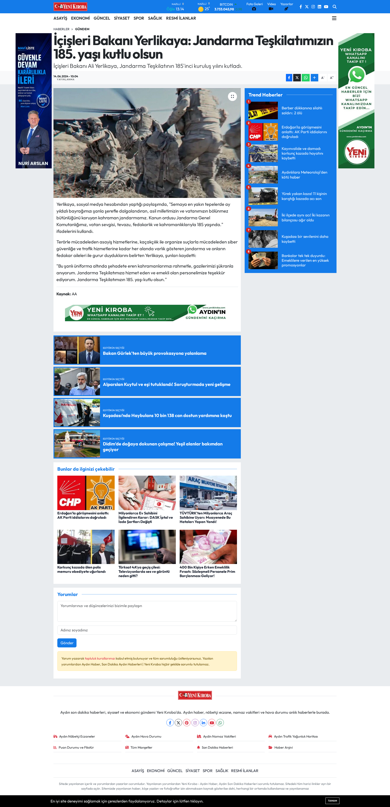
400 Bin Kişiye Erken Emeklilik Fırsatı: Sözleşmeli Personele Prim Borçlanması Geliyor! (207, 571)
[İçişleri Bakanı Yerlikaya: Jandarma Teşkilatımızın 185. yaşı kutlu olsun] (147, 143)
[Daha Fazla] (314, 77)
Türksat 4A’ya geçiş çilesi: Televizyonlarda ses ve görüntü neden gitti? (144, 571)
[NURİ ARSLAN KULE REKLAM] (34, 100)
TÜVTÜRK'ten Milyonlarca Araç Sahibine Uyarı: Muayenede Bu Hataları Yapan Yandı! (206, 517)
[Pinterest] (186, 722)
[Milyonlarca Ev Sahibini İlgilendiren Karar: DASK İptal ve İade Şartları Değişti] (147, 492)
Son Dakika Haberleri (217, 747)
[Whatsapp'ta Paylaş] (306, 77)
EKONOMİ (80, 18)
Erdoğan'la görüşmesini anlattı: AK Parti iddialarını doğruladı (83, 515)
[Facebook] (170, 722)
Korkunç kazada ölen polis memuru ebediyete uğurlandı (81, 569)
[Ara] (335, 7)
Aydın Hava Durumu (146, 736)
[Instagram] (195, 722)
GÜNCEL (102, 18)
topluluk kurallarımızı (100, 658)
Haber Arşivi (283, 747)
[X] (178, 722)
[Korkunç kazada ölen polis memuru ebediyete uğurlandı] (86, 546)
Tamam (332, 800)
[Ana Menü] (334, 18)
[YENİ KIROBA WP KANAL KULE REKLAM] (356, 100)
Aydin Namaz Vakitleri (219, 736)
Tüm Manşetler (141, 747)
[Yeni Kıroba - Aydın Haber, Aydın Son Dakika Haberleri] (70, 6)
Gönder (67, 642)
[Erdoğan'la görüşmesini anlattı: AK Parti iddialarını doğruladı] (86, 492)
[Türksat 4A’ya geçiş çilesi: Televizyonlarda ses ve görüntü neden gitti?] (147, 546)
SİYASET (122, 18)
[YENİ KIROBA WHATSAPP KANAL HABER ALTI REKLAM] (147, 312)
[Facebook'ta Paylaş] (289, 77)
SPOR (139, 18)
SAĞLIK (155, 18)
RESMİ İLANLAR (181, 18)
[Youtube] (212, 722)
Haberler (61, 29)
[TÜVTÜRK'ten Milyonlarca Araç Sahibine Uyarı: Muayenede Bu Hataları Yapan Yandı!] (208, 492)
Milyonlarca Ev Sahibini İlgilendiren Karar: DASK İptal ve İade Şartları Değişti (145, 517)
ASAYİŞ (60, 18)
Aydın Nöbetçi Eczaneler (77, 736)
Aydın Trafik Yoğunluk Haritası (296, 736)
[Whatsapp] (220, 722)
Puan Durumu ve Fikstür (76, 747)
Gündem (82, 29)
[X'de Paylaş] (297, 77)
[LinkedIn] (203, 722)
